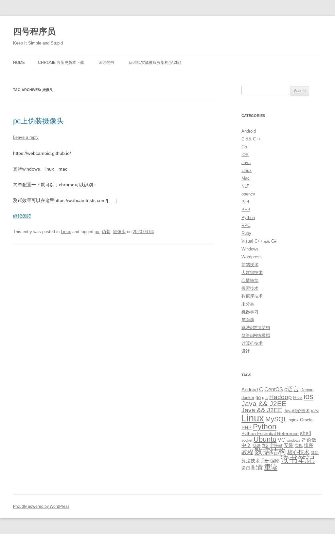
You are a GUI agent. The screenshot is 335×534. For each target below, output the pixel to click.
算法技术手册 (255, 460)
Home (19, 62)
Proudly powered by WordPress (41, 506)
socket (246, 440)
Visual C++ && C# (258, 241)
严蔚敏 (309, 440)
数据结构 (270, 451)
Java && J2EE (263, 403)
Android (248, 131)
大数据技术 (252, 272)
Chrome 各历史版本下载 (61, 62)
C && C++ (251, 139)
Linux (66, 231)
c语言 (291, 389)
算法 (315, 453)
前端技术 (249, 264)
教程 (247, 452)
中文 (246, 445)
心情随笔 (249, 280)
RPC (245, 225)
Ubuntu (265, 439)
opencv (248, 194)
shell (305, 433)
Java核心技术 (297, 410)
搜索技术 (249, 288)
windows (293, 440)
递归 (245, 468)
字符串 (276, 445)
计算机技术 (252, 343)
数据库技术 (252, 296)
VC (281, 440)
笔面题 (247, 319)
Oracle (306, 419)
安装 (288, 445)
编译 (274, 460)
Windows (249, 249)
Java (246, 162)
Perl (245, 201)
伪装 (106, 231)
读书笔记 (298, 459)
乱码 (256, 445)
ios (308, 396)
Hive (297, 397)
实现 (299, 445)
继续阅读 (22, 216)
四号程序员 (34, 31)
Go (244, 146)
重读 (270, 467)
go (258, 397)
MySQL (276, 419)
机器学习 (249, 311)
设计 (245, 351)
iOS (245, 154)
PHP (245, 209)
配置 (257, 467)
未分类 (247, 304)
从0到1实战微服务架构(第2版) (155, 62)
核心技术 (298, 452)
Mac (245, 178)
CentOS (273, 389)
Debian (306, 389)
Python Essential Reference (270, 433)
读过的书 (106, 62)
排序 (308, 445)
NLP (245, 186)
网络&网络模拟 (255, 335)
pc (97, 231)
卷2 (265, 445)
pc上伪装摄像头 (38, 121)
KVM (315, 411)
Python (248, 217)
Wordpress (251, 256)
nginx (294, 419)
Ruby (246, 233)
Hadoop (280, 397)
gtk (265, 397)
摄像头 (119, 231)
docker (247, 397)
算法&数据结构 (255, 327)
